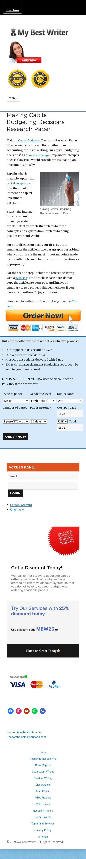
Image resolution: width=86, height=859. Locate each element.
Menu (13, 98)
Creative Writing (43, 778)
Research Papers (43, 810)
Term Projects (43, 817)
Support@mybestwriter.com (24, 732)
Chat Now (12, 10)
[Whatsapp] (35, 711)
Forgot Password (21, 504)
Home (43, 752)
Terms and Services (43, 823)
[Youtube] (27, 711)
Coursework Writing (43, 771)
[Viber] (43, 711)
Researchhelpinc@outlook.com (26, 736)
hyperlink (21, 277)
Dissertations (43, 784)
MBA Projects (43, 797)
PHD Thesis (43, 804)
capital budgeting (17, 183)
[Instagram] (19, 711)
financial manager (39, 155)
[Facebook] (11, 711)
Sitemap (43, 836)
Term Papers (43, 791)
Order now (17, 509)
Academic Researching (43, 758)
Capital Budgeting (29, 140)
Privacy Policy (43, 830)
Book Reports (43, 765)
